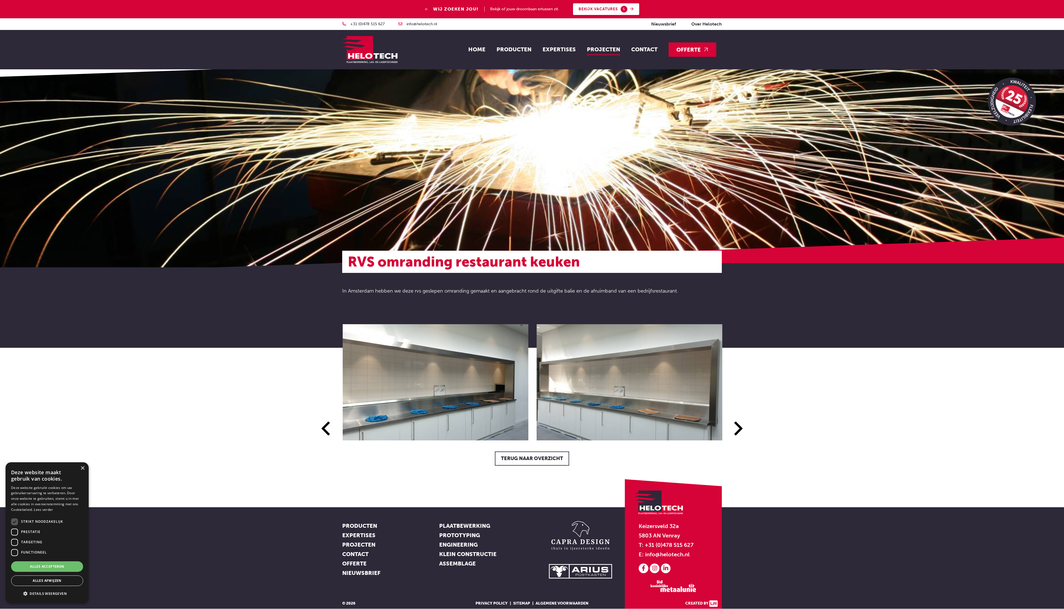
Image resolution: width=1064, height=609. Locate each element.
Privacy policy (491, 603)
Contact (644, 49)
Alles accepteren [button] (47, 566)
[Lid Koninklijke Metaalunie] (673, 585)
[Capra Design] (580, 535)
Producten (359, 525)
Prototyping (459, 535)
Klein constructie (468, 554)
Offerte (688, 49)
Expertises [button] (559, 49)
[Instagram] (655, 568)
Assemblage (457, 563)
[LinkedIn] (666, 568)
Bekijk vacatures (602, 9)
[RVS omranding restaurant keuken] (435, 382)
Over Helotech (706, 24)
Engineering (458, 544)
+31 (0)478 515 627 (367, 24)
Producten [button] (514, 49)
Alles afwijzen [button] (47, 580)
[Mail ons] (400, 24)
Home (476, 49)
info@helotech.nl (421, 24)
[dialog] (47, 532)
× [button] (82, 468)
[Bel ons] (344, 24)
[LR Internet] (713, 603)
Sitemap (521, 603)
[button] (47, 594)
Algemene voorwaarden (562, 603)
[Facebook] (644, 568)
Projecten (603, 49)
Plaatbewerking (464, 525)
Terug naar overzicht (532, 458)
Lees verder (43, 509)
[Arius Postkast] (580, 570)
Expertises (358, 535)
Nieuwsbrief (663, 24)
